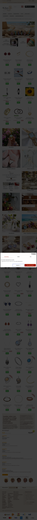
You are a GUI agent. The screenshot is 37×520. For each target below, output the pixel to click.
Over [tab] (30, 256)
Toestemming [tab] (6, 256)
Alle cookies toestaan (30, 265)
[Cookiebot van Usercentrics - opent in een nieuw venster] (32, 254)
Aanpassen (18, 265)
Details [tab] (18, 256)
